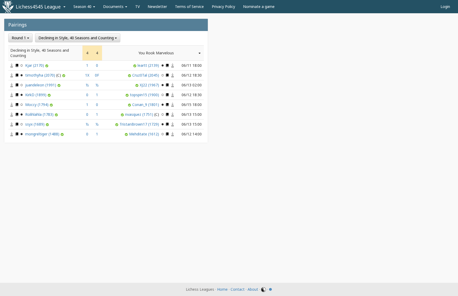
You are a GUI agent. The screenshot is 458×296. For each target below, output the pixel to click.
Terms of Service (189, 6)
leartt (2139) (149, 65)
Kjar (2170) (35, 65)
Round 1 (19, 37)
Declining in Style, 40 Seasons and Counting (76, 37)
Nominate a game (259, 6)
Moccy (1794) (37, 104)
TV (137, 6)
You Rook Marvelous (156, 52)
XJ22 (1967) (150, 84)
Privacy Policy (223, 6)
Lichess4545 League (38, 6)
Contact (238, 289)
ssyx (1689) (35, 124)
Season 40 (83, 6)
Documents (114, 6)
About (253, 289)
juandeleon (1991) (41, 84)
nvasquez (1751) (139, 114)
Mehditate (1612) (144, 133)
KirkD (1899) (36, 94)
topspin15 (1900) (145, 94)
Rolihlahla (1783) (40, 114)
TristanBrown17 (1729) (140, 124)
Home (222, 289)
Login (445, 6)
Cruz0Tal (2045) (146, 75)
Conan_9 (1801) (146, 104)
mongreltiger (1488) (42, 133)
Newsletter (157, 6)
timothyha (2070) (40, 75)
